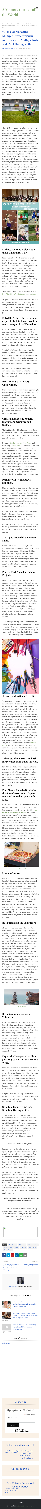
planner (34, 294)
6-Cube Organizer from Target (21, 443)
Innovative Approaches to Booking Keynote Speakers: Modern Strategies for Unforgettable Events (25, 1315)
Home (4, 24)
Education (22, 1245)
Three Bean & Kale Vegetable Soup (26, 1454)
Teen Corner (32, 1247)
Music (16, 1247)
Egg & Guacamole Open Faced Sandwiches (12, 1452)
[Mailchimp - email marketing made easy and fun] (21, 1432)
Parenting (23, 1247)
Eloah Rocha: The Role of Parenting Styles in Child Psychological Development (24, 1327)
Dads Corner (12, 1245)
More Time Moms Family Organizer (14, 294)
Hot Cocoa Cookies (27, 1458)
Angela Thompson (8, 48)
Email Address (12, 1417)
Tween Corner (11, 24)
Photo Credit (22, 868)
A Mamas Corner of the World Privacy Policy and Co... (12, 1490)
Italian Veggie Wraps (27, 1451)
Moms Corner (8, 1247)
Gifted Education (32, 1245)
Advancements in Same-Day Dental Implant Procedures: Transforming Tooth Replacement (24, 1304)
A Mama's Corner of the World (25, 1506)
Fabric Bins (16, 445)
